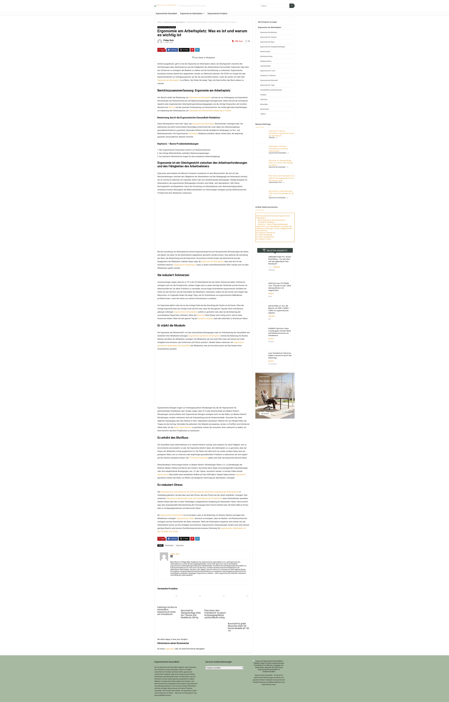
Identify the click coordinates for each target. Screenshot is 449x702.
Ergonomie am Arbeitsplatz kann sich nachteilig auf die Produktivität (194, 498)
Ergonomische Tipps (267, 85)
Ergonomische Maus (267, 42)
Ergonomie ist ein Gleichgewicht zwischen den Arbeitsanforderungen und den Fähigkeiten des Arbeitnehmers (274, 228)
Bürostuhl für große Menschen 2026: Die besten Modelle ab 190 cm (238, 627)
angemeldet (169, 649)
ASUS (270, 296)
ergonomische (163, 474)
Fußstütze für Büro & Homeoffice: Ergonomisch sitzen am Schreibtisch (167, 610)
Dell (269, 319)
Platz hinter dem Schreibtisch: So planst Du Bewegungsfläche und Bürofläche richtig (215, 614)
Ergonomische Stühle (185, 518)
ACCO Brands (272, 364)
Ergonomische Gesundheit (166, 13)
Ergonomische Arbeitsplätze (185, 312)
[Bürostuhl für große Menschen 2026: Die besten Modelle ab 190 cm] (239, 595)
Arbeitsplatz (169, 545)
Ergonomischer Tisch (267, 71)
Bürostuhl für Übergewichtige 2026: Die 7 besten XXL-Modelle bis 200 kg (191, 614)
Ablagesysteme (265, 61)
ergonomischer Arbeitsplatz (171, 515)
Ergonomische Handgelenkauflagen (272, 47)
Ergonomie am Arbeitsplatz (191, 13)
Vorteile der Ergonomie (198, 458)
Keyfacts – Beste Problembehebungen (273, 224)
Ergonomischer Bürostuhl (269, 80)
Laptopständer (265, 66)
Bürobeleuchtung (266, 56)
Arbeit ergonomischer (182, 427)
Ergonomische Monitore (268, 32)
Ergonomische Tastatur (268, 37)
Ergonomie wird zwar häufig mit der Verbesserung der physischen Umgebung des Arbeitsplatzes (200, 492)
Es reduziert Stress (263, 239)
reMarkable (271, 270)
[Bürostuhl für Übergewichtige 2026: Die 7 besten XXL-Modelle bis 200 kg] (192, 595)
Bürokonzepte (265, 51)
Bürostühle (264, 104)
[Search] (292, 6)
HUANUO (271, 341)
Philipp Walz (168, 40)
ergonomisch (240, 474)
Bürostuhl (201, 315)
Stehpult (263, 95)
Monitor (172, 107)
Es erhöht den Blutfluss (265, 237)
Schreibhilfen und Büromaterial (271, 90)
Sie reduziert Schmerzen (265, 233)
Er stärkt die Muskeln (264, 235)
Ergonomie (179, 545)
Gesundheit (193, 133)
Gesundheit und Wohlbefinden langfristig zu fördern (210, 110)
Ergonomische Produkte (217, 13)
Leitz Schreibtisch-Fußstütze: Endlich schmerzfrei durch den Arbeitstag (280, 355)
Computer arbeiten (205, 318)
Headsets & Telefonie (268, 75)
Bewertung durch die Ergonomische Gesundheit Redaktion (271, 221)
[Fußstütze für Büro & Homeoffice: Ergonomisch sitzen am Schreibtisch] (168, 595)
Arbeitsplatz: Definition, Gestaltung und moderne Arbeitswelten (278, 148)
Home (159, 22)
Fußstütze (263, 99)
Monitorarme (264, 109)
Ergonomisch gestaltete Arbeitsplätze (204, 336)
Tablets (263, 114)
